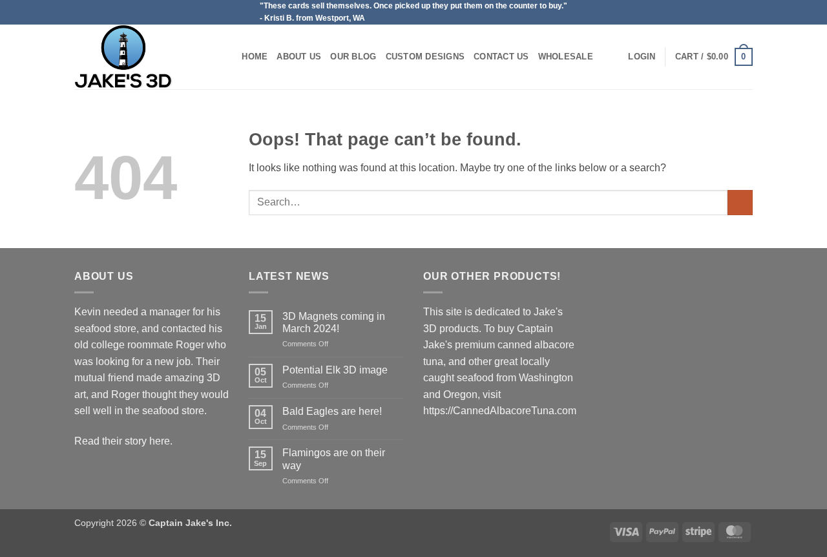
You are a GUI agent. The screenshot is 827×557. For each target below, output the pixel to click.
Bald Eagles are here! (332, 411)
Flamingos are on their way (333, 458)
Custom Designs (425, 56)
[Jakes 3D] (139, 57)
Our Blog (353, 56)
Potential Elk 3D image (335, 369)
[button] (641, 57)
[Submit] (740, 202)
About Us (299, 56)
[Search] (228, 57)
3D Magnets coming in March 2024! (333, 322)
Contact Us (501, 56)
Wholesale (565, 56)
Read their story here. (123, 441)
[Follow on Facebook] (746, 12)
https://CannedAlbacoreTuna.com (499, 410)
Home (254, 56)
